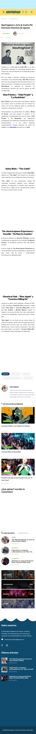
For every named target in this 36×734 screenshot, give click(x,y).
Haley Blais (26, 374)
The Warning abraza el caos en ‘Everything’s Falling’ (23, 540)
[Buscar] (32, 12)
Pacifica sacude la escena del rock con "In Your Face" (16, 479)
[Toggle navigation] (3, 12)
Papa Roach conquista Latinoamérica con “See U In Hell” (22, 551)
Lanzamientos (13, 19)
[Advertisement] (15, 515)
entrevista (13, 127)
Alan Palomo (16, 374)
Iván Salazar (21, 33)
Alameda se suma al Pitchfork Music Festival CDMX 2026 (22, 561)
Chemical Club (28, 378)
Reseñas (14, 537)
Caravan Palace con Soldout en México (15, 426)
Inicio (4, 19)
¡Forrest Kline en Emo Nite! (11, 452)
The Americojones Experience (12, 378)
